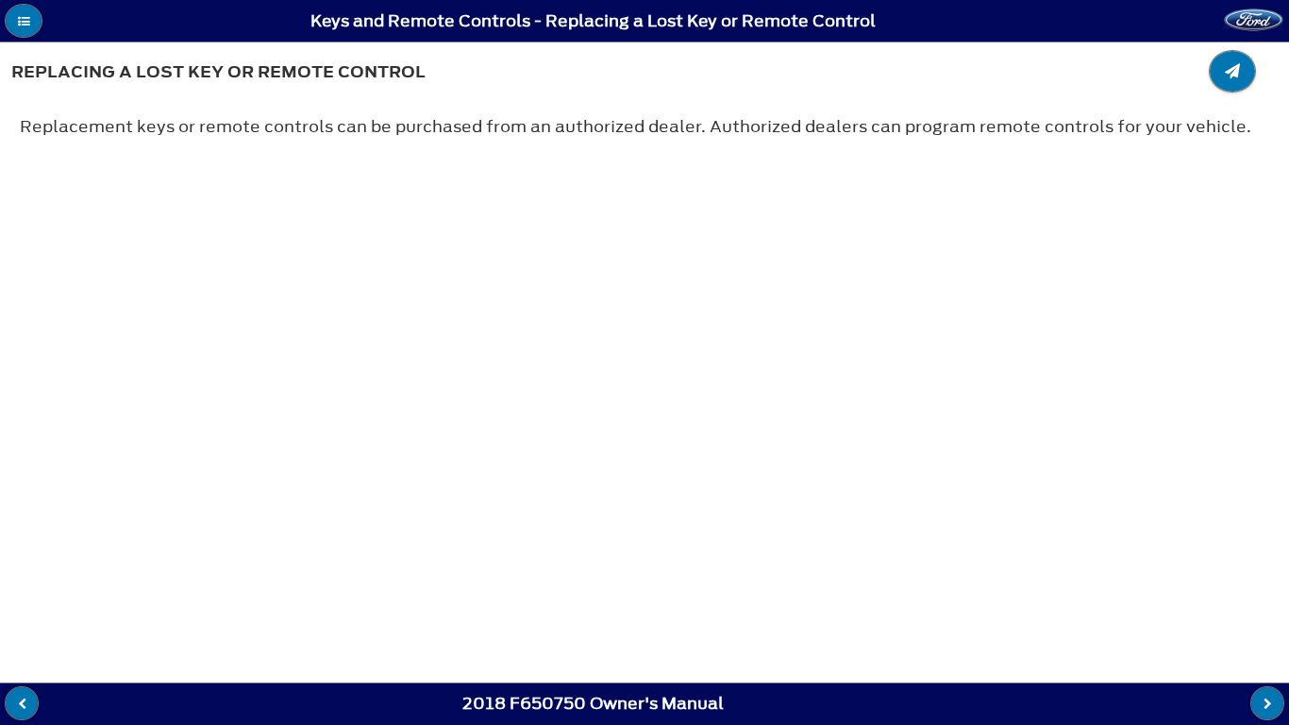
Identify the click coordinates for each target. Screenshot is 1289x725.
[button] (23, 21)
